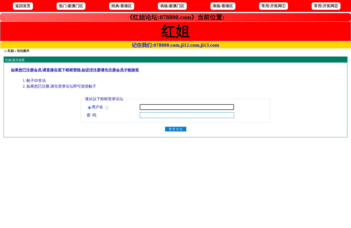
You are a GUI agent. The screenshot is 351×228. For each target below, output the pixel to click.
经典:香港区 (122, 6)
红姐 (11, 50)
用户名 (98, 107)
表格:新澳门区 (172, 6)
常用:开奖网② (326, 6)
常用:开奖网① (273, 6)
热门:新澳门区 (71, 6)
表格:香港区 (223, 6)
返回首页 (23, 6)
